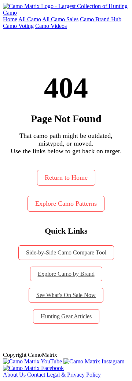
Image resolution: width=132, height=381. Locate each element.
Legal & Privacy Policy (74, 374)
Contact (36, 374)
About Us (14, 374)
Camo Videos (51, 26)
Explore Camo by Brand (66, 274)
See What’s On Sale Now (66, 295)
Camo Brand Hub (100, 19)
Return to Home (66, 177)
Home (10, 19)
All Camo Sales (60, 19)
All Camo (29, 19)
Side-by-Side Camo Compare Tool (66, 252)
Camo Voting (18, 26)
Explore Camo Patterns (66, 203)
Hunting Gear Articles (66, 316)
